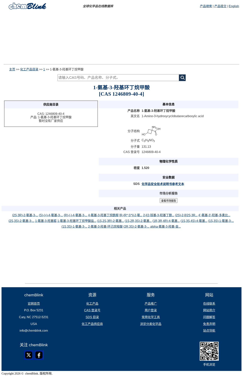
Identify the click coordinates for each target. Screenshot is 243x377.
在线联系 (209, 303)
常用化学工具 (151, 317)
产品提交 (220, 6)
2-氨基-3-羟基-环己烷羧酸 (105, 226)
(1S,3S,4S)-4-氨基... (194, 220)
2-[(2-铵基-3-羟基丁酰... (158, 215)
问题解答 (209, 317)
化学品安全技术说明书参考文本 (163, 184)
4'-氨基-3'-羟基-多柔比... (214, 215)
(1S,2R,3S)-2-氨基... (138, 220)
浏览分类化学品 (150, 324)
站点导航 (209, 330)
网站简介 (209, 310)
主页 (12, 69)
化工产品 (92, 303)
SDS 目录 (92, 317)
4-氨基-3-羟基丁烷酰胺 (103, 215)
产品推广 (151, 303)
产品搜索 (206, 6)
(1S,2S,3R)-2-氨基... (110, 220)
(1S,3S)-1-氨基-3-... (221, 220)
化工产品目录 (29, 69)
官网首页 (34, 303)
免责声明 (209, 324)
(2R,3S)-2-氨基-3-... (136, 226)
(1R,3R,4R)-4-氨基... (166, 220)
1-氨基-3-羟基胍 (46, 220)
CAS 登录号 (92, 310)
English (234, 6)
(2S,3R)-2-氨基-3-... (25, 215)
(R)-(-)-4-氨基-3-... (75, 215)
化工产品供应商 (92, 324)
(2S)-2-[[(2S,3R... (186, 215)
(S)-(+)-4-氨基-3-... (51, 215)
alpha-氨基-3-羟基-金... (165, 226)
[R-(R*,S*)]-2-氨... (130, 215)
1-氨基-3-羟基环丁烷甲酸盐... (76, 220)
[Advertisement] (121, 37)
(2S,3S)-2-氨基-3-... (21, 220)
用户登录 (151, 310)
